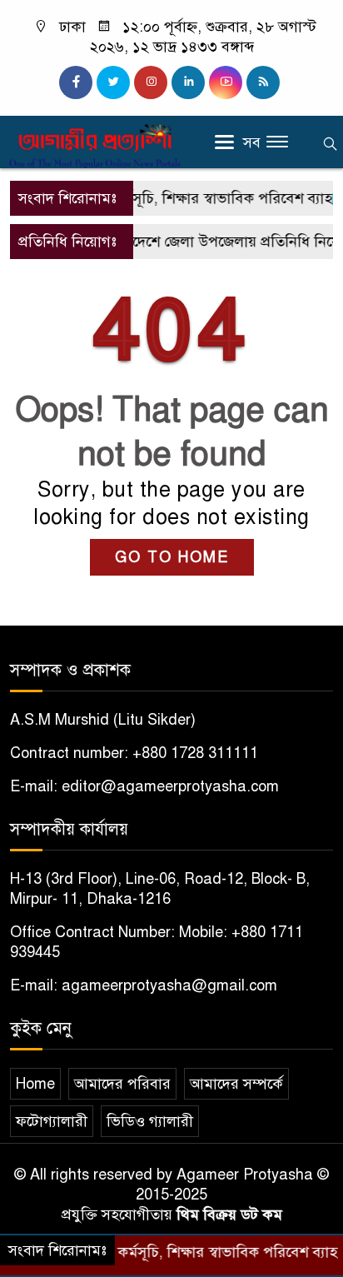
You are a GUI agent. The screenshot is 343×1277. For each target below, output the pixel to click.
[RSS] (263, 82)
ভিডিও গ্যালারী (150, 1121)
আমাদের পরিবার (122, 1084)
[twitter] (113, 82)
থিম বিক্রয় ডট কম (229, 1214)
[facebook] (75, 82)
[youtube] (225, 82)
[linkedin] (188, 82)
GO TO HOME (172, 557)
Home (35, 1084)
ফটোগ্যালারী (51, 1121)
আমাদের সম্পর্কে (236, 1084)
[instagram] (150, 82)
